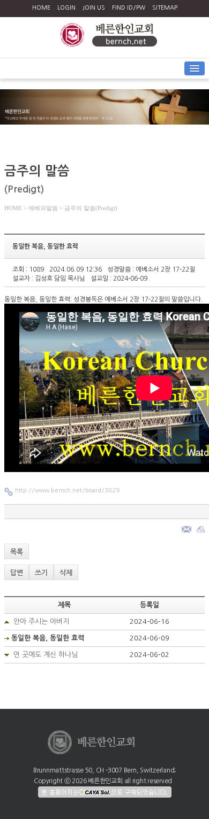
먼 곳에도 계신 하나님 (45, 654)
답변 (16, 572)
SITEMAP (164, 8)
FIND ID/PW (128, 8)
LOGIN (66, 8)
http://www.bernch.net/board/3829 (67, 490)
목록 (16, 551)
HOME (41, 8)
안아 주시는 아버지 (41, 621)
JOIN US (94, 8)
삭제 (65, 572)
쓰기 (41, 572)
